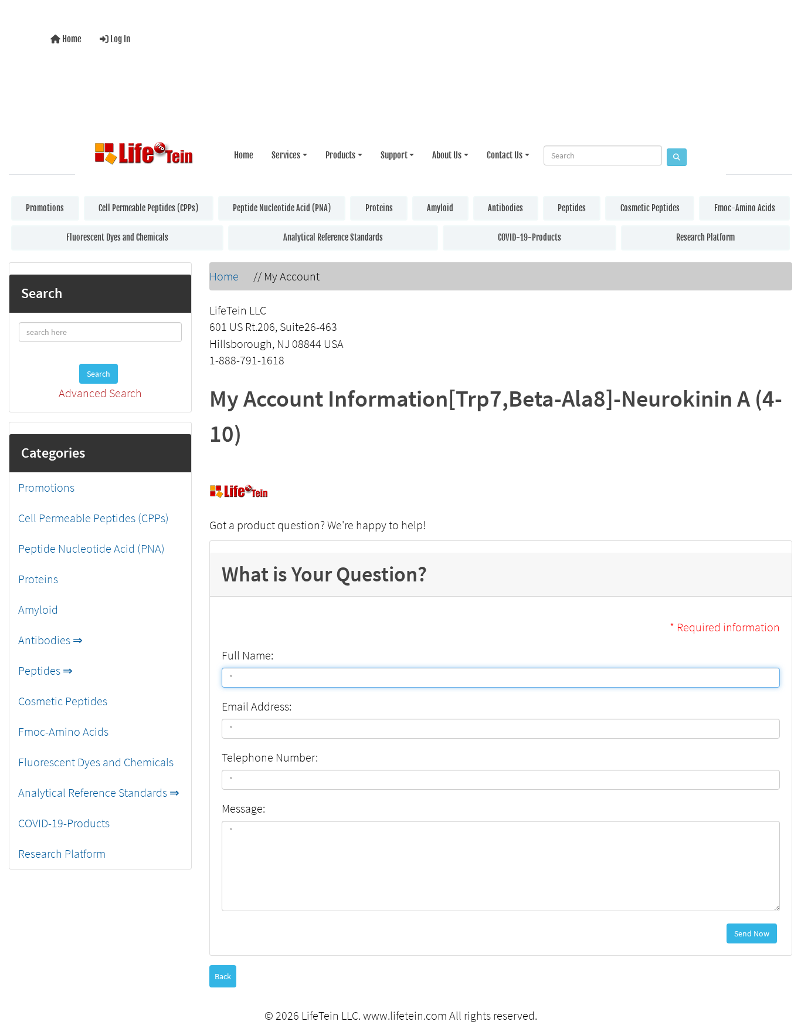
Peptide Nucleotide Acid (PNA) (282, 208)
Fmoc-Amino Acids (744, 208)
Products (340, 155)
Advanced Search (100, 392)
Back (223, 976)
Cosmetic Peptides (650, 208)
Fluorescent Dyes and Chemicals (117, 237)
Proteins (379, 208)
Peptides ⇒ (45, 670)
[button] (780, 968)
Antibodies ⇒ (50, 639)
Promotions (45, 208)
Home (71, 39)
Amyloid (440, 208)
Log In (119, 39)
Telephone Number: (270, 757)
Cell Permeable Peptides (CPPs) (148, 208)
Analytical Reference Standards (333, 237)
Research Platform (705, 237)
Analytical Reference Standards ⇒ (98, 792)
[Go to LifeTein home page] (143, 155)
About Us (446, 155)
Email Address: (256, 706)
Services (285, 155)
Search (98, 373)
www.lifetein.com (405, 1015)
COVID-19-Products (529, 237)
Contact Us (504, 155)
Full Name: (247, 655)
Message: (243, 808)
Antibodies (505, 208)
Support (394, 155)
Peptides (572, 208)
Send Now (751, 933)
